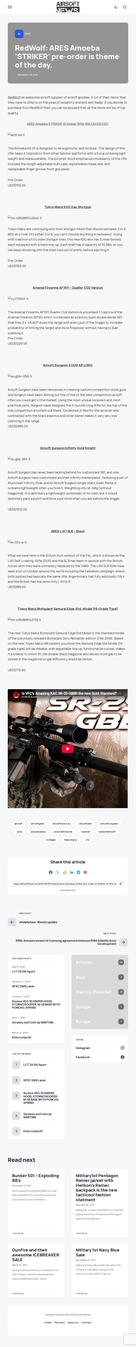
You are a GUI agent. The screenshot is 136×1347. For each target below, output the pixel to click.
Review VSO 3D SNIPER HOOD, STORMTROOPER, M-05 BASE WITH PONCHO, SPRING (36, 1004)
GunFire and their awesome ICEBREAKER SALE (35, 1254)
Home (48, 1322)
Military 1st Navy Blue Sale (97, 1252)
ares (19, 831)
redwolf (85, 831)
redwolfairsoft (107, 831)
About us (73, 1322)
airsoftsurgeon (109, 823)
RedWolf (14, 97)
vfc (87, 839)
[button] (10, 7)
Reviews (60, 1322)
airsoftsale (85, 823)
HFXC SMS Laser (23, 986)
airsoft (18, 823)
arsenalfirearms (63, 831)
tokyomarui (70, 839)
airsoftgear (37, 823)
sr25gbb (51, 839)
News (28, 33)
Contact (86, 1322)
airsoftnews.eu (61, 823)
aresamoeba (38, 831)
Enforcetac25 (21, 1037)
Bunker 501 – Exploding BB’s (35, 1178)
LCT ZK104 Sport (23, 971)
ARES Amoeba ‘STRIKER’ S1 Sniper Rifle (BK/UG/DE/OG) (68, 124)
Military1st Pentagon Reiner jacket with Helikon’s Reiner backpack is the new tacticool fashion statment (97, 1188)
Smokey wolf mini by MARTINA (32, 1022)
